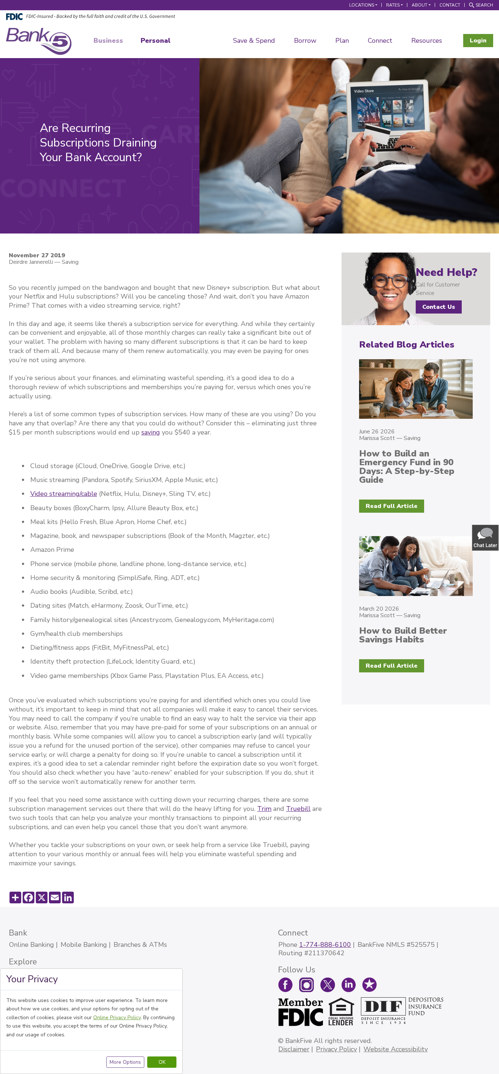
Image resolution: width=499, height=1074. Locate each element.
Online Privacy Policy (117, 1017)
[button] (486, 537)
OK (162, 1062)
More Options (125, 1062)
